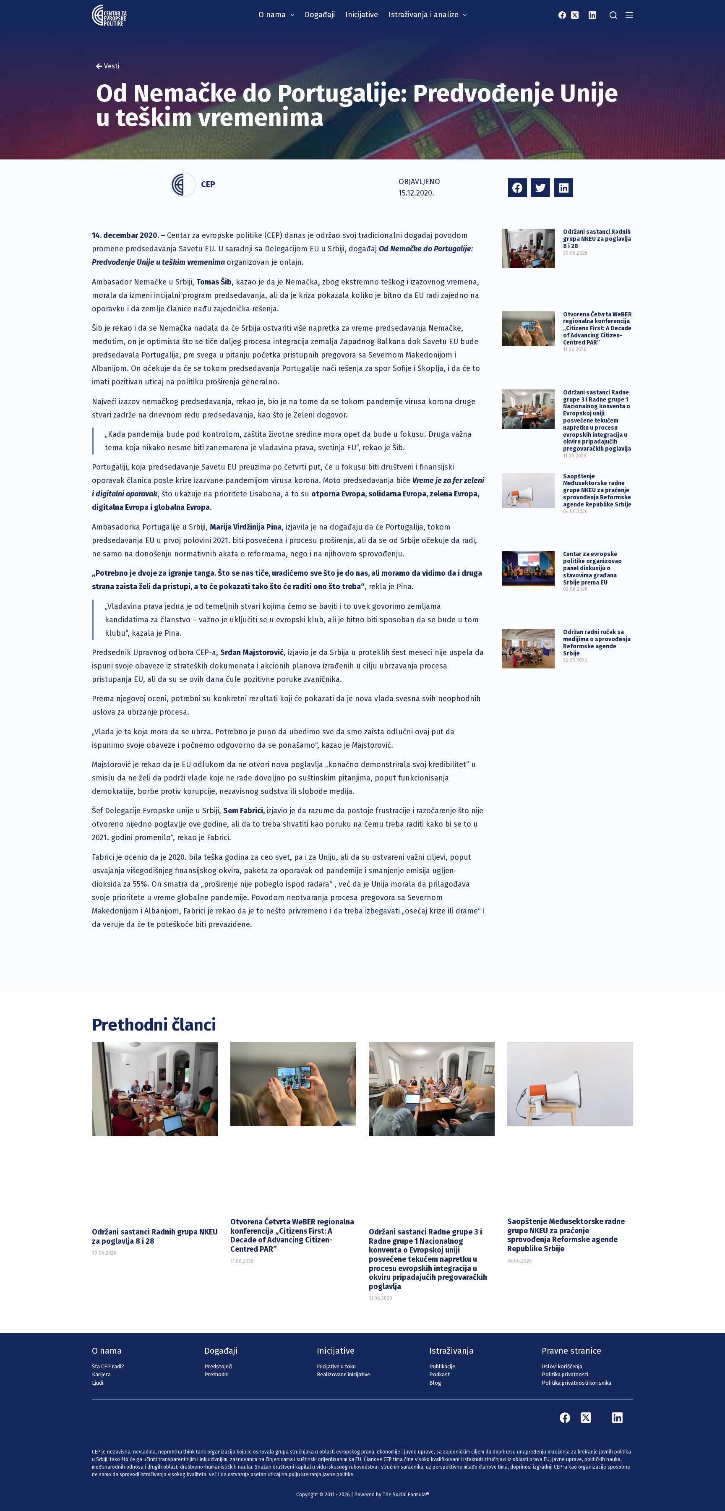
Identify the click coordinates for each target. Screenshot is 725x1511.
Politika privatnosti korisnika (576, 1383)
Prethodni (216, 1374)
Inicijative (361, 14)
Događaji (320, 14)
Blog (435, 1383)
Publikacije (442, 1366)
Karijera (101, 1374)
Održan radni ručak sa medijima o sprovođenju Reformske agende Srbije (597, 643)
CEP (208, 184)
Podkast (439, 1374)
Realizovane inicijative (343, 1374)
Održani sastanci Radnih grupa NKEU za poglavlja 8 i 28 (597, 239)
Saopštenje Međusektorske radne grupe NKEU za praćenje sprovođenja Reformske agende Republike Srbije (597, 490)
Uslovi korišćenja (562, 1366)
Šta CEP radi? (108, 1366)
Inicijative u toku (336, 1366)
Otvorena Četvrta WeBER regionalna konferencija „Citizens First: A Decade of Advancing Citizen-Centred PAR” (597, 328)
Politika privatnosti (565, 1374)
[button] (517, 187)
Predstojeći (218, 1366)
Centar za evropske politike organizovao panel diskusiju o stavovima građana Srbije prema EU (592, 568)
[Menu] (629, 15)
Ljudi (97, 1383)
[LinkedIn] (592, 15)
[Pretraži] (613, 15)
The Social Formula (404, 1495)
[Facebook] (562, 15)
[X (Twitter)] (575, 15)
